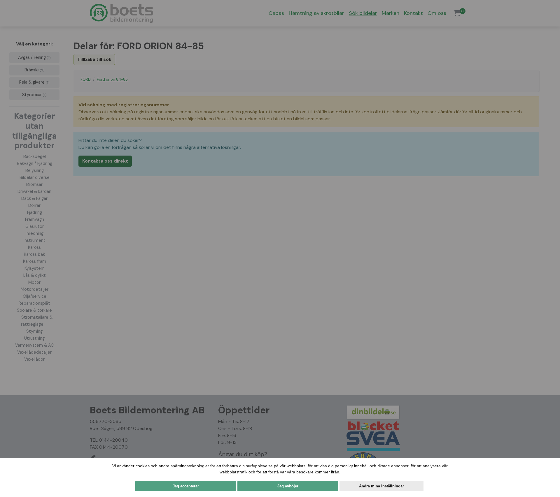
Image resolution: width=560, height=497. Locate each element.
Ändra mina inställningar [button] (381, 486)
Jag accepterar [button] (186, 486)
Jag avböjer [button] (287, 486)
